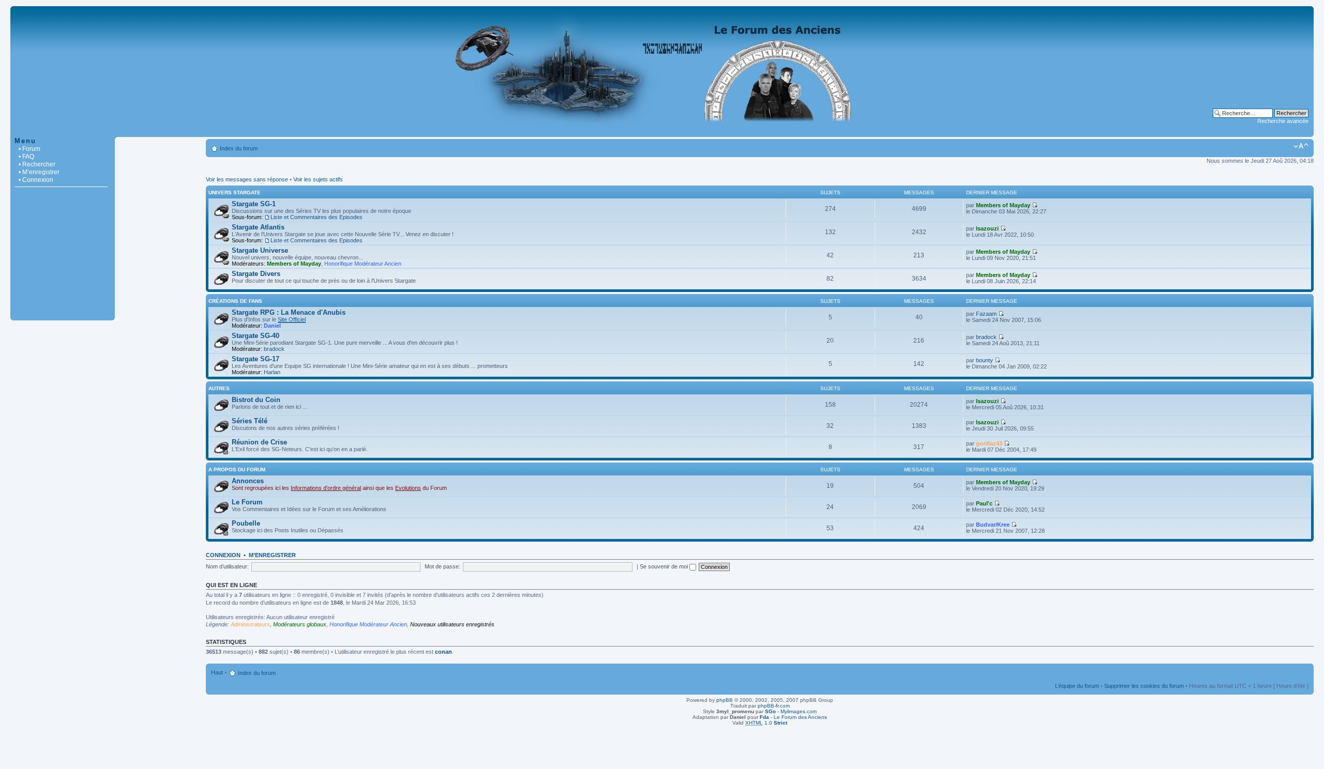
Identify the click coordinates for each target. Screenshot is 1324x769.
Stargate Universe (260, 250)
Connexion (223, 555)
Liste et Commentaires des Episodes (316, 217)
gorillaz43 (989, 443)
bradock (274, 349)
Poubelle (246, 523)
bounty (984, 360)
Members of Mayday (1003, 205)
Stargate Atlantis (258, 227)
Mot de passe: (442, 566)
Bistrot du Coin (256, 400)
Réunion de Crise (259, 442)
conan (443, 652)
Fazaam (986, 314)
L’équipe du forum (1077, 686)
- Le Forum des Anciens (793, 717)
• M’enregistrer (39, 172)
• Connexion (36, 179)
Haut (217, 672)
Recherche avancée (1282, 121)
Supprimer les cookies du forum (1144, 686)
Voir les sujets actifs (318, 179)
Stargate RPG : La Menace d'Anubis (288, 312)
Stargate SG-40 (255, 336)
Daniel (272, 325)
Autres (219, 388)
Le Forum (247, 502)
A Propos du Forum (236, 469)
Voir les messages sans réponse (247, 179)
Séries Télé (249, 421)
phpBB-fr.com (774, 706)
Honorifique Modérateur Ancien (362, 263)
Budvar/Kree (993, 524)
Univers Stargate (234, 192)
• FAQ (26, 156)
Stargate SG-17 (255, 359)
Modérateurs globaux (299, 624)
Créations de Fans (235, 301)
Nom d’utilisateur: (227, 566)
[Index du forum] (662, 131)
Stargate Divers (256, 274)
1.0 (766, 723)
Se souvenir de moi (664, 566)
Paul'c (984, 503)
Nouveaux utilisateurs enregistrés (452, 624)
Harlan (272, 372)
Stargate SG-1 (254, 204)
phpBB (724, 700)
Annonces (248, 481)
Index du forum (239, 148)
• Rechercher (37, 164)
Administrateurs (250, 624)
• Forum (29, 148)
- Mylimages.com (791, 711)
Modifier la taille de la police (1300, 146)
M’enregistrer (272, 555)
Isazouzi (987, 228)
